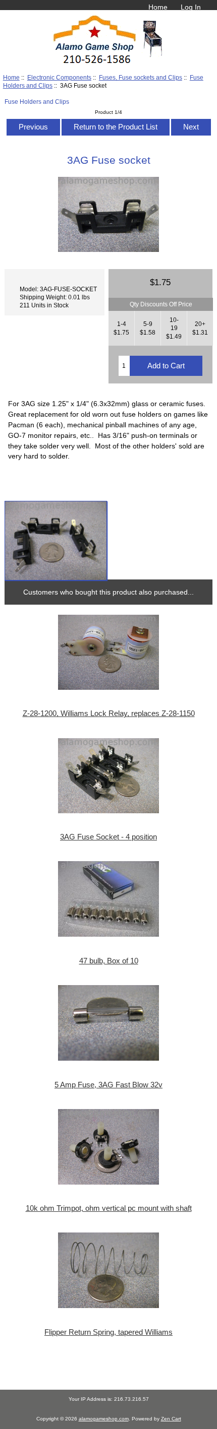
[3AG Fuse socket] (56, 540)
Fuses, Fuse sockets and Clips (140, 77)
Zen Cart (171, 1418)
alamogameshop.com (104, 1418)
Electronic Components (59, 77)
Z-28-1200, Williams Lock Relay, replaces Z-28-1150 (109, 713)
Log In (191, 7)
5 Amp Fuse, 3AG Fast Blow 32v (108, 1085)
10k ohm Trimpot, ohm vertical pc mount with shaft (109, 1208)
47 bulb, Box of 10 (108, 961)
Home (158, 7)
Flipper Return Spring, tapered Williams (108, 1332)
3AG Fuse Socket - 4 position (108, 837)
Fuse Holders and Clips (37, 101)
